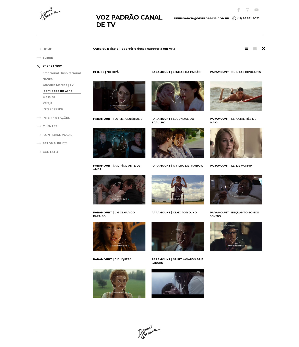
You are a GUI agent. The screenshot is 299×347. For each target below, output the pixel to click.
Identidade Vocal (57, 135)
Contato (50, 152)
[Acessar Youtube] (256, 9)
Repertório (52, 66)
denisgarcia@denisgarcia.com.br (201, 18)
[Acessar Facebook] (239, 9)
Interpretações (56, 118)
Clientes (50, 126)
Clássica (49, 97)
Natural (48, 79)
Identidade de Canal (58, 91)
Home (47, 49)
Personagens (53, 109)
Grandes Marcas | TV (58, 85)
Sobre (48, 57)
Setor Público (55, 143)
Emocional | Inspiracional (62, 73)
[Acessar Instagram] (248, 9)
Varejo (47, 103)
